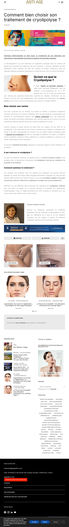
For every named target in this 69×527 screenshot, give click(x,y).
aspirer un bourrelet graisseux (52, 86)
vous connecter (20, 323)
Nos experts (8, 487)
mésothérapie (46, 443)
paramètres (7, 525)
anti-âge (44, 401)
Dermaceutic (45, 415)
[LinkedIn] (12, 512)
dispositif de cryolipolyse (14, 134)
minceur (43, 439)
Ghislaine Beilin (56, 432)
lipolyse (44, 436)
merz (60, 436)
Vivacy (59, 453)
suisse (50, 448)
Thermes (56, 450)
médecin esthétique (51, 441)
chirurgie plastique (51, 411)
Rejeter (45, 522)
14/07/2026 (18, 308)
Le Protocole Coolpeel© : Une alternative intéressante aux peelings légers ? (51, 304)
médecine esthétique (56, 439)
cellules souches (47, 404)
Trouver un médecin (45, 339)
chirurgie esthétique (51, 408)
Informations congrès (20, 365)
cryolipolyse (59, 413)
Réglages (55, 522)
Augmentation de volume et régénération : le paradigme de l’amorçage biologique (18, 304)
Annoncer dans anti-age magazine (15, 479)
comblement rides (45, 413)
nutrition (45, 446)
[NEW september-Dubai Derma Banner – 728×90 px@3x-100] (34, 228)
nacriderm (57, 443)
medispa (52, 436)
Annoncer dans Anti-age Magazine (15, 496)
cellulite (59, 404)
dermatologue (51, 418)
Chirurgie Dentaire (56, 406)
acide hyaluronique (47, 399)
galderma (45, 432)
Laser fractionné (57, 300)
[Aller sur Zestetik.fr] (50, 363)
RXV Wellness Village (20, 347)
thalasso (47, 450)
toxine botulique (48, 453)
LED (62, 434)
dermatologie (57, 415)
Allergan (59, 399)
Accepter (34, 522)
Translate (53, 389)
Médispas (16, 352)
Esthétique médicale (10, 9)
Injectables (44, 434)
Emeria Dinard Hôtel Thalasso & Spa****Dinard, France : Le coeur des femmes (21, 357)
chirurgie (44, 406)
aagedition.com (9, 477)
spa (60, 446)
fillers (51, 429)
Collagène (11, 300)
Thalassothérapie (25, 352)
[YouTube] (15, 512)
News (14, 345)
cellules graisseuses (42, 116)
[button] (32, 311)
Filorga (59, 429)
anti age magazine (56, 401)
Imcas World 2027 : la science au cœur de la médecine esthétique (21, 368)
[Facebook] (5, 512)
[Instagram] (8, 512)
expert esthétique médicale (51, 425)
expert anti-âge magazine (51, 422)
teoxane (58, 448)
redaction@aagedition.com (13, 468)
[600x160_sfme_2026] (34, 38)
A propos (7, 483)
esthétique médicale (51, 420)
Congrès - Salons (18, 363)
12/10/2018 (7, 25)
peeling (53, 446)
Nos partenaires (9, 492)
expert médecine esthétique (52, 427)
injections (54, 434)
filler (44, 429)
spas (43, 448)
